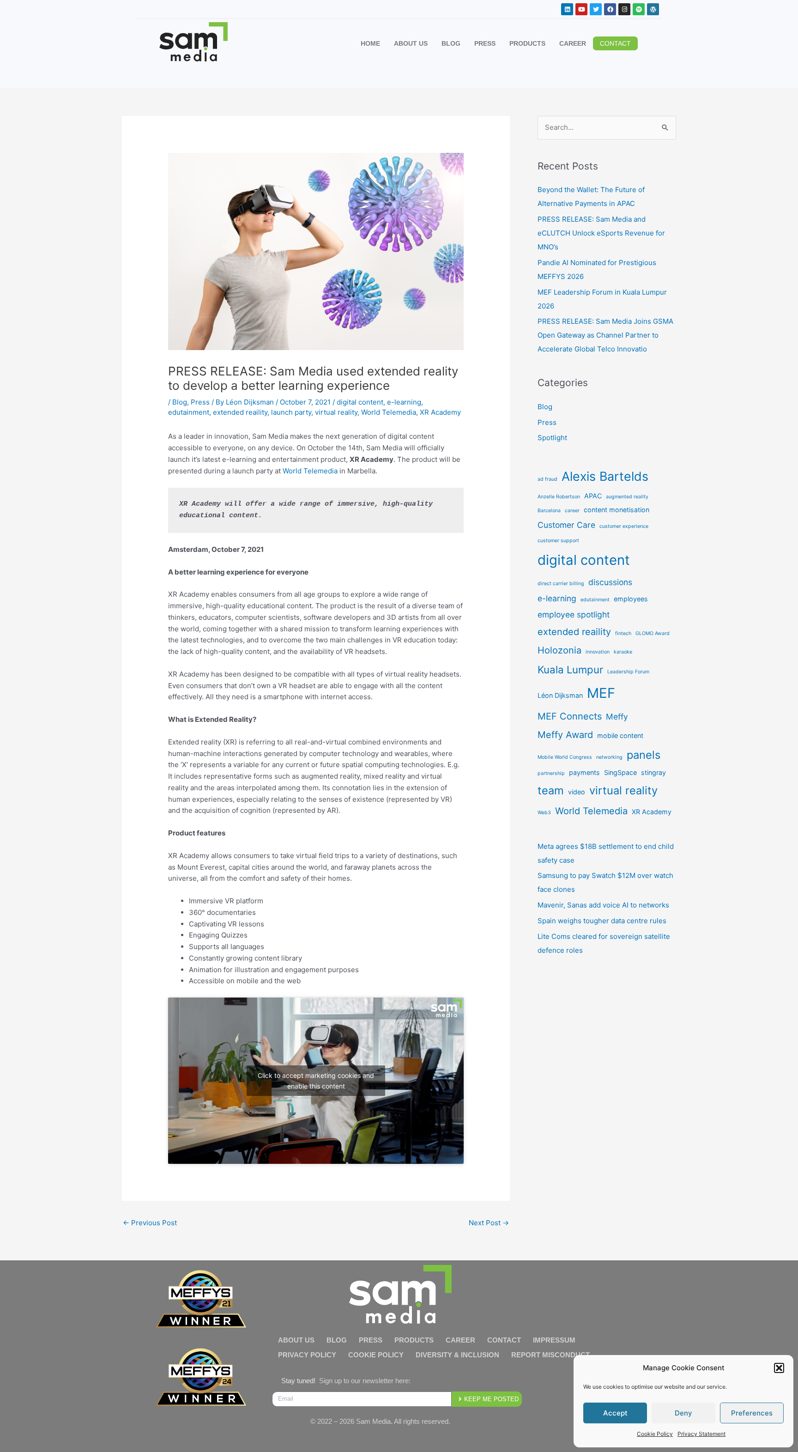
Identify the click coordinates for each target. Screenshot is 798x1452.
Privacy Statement (701, 1433)
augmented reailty (627, 497)
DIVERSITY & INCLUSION (457, 1355)
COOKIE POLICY (376, 1355)
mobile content (620, 735)
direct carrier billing (561, 584)
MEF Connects (570, 716)
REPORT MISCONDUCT (550, 1355)
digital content (360, 402)
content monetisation (616, 510)
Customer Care (566, 525)
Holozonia (559, 650)
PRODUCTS (527, 43)
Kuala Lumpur (570, 670)
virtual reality (336, 412)
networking (609, 757)
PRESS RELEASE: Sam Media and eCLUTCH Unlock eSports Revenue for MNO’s (601, 233)
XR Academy (440, 412)
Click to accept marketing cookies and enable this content (316, 1080)
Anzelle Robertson (559, 497)
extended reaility (240, 412)
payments (584, 772)
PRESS (485, 43)
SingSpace (620, 772)
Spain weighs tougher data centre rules (602, 920)
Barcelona (549, 511)
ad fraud (547, 479)
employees (631, 599)
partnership (551, 773)
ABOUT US (411, 43)
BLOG (450, 43)
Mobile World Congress (565, 757)
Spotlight (552, 437)
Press (200, 402)
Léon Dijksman (560, 695)
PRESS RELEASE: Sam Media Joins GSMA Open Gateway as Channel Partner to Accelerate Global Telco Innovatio (605, 335)
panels (643, 755)
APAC (593, 496)
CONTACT (504, 1340)
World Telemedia (388, 412)
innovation (598, 652)
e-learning (404, 402)
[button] (779, 1368)
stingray (653, 772)
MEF (601, 693)
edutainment (188, 412)
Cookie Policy (655, 1433)
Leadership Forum (628, 672)
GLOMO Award (652, 633)
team (551, 790)
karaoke (623, 652)
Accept (615, 1413)
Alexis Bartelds (605, 476)
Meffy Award (565, 734)
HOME (370, 43)
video (576, 792)
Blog (179, 402)
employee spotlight (574, 614)
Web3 (544, 813)
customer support (558, 541)
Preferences (752, 1413)
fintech (623, 633)
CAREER (572, 43)
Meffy (617, 716)
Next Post (489, 1222)
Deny (683, 1413)
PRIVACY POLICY (307, 1355)
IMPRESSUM (554, 1340)
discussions (610, 582)
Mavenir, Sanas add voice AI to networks (603, 905)
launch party (291, 412)
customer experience (623, 526)
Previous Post (150, 1222)
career (572, 511)
